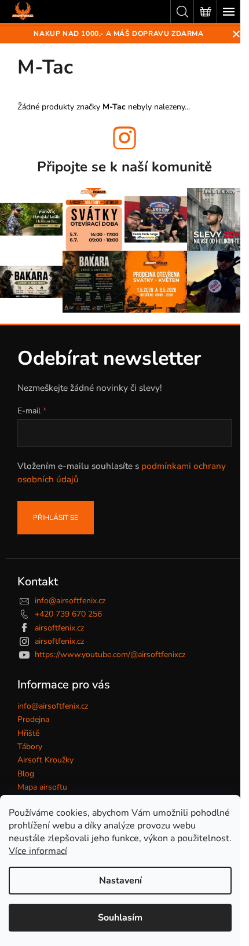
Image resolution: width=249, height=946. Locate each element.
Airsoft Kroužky (45, 759)
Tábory (29, 746)
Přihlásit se (55, 517)
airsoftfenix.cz (59, 627)
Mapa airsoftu (42, 787)
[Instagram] (124, 138)
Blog (25, 773)
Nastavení (120, 880)
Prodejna (33, 719)
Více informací (38, 851)
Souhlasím (120, 917)
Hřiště (28, 733)
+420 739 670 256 (68, 613)
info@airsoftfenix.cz (70, 600)
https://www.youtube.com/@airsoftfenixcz (110, 654)
